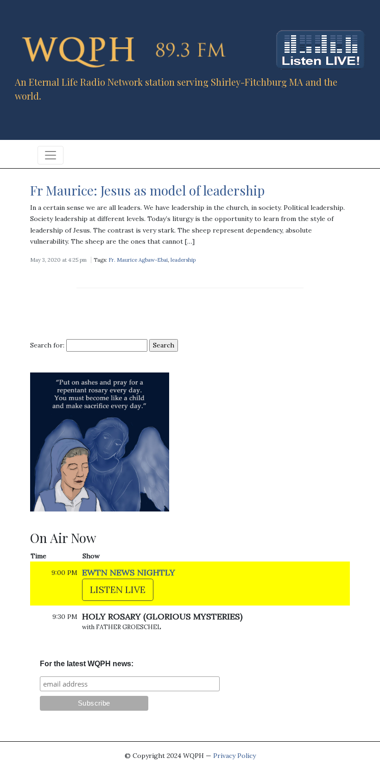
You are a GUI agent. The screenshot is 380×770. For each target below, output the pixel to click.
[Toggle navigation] (50, 155)
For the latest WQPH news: (86, 664)
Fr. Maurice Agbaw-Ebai (138, 260)
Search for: (47, 345)
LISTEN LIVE (118, 589)
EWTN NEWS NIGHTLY (128, 572)
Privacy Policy (234, 755)
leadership (183, 260)
